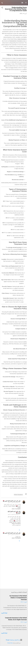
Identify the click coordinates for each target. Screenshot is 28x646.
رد (19, 529)
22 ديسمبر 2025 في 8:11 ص (14, 502)
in (22, 3)
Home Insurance (18, 494)
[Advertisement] (14, 576)
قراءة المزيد (4, 613)
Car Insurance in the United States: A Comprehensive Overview (18, 597)
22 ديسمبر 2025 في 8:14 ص (14, 534)
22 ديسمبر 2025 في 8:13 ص (14, 514)
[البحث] (2, 3)
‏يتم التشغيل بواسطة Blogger (13, 640)
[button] (2, 8)
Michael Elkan (10, 642)
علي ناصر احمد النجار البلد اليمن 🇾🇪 (12, 501)
